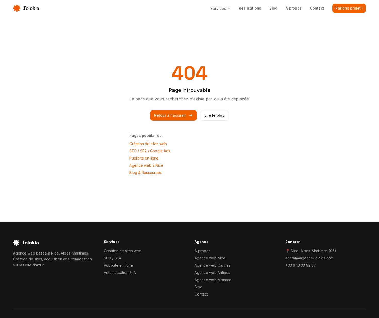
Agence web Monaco (213, 279)
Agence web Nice (210, 258)
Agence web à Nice (146, 165)
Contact (317, 8)
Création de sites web (148, 143)
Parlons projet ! (349, 8)
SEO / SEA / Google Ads (149, 151)
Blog (273, 8)
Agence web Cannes (212, 265)
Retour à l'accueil (170, 115)
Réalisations (250, 8)
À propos (294, 8)
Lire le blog (214, 115)
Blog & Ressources (145, 172)
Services (218, 8)
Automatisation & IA (120, 272)
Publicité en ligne (144, 158)
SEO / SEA (112, 258)
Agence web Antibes (212, 272)
